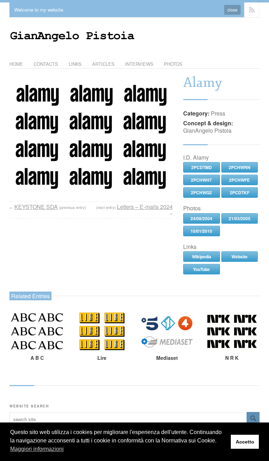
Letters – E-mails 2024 (145, 207)
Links (75, 64)
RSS (251, 9)
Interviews (139, 64)
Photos (173, 64)
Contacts (46, 64)
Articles (103, 64)
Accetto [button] (245, 442)
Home (16, 64)
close (232, 10)
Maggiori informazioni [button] (37, 449)
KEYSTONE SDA (36, 207)
